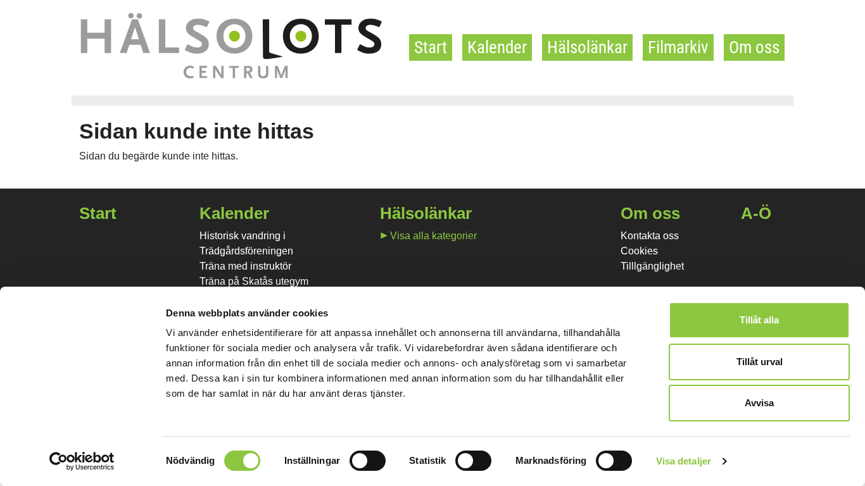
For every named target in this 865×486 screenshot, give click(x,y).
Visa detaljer (683, 461)
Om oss (754, 47)
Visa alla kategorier (433, 235)
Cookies (639, 251)
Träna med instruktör (245, 266)
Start (430, 47)
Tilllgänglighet (652, 266)
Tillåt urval (759, 361)
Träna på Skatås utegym (253, 281)
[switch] (368, 461)
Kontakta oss (650, 235)
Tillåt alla (759, 320)
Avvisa (759, 402)
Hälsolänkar (587, 47)
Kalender (497, 47)
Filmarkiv (678, 47)
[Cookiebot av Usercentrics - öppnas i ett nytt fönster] (82, 461)
